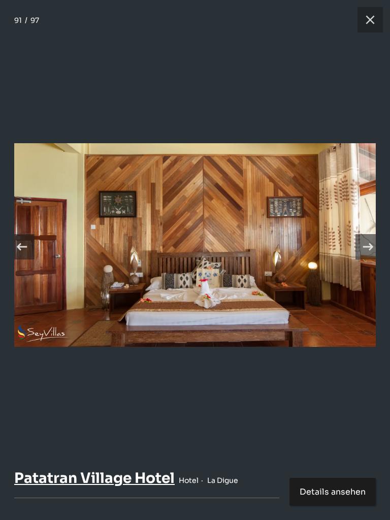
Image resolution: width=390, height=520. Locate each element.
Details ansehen (333, 491)
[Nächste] (368, 247)
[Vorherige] (22, 247)
